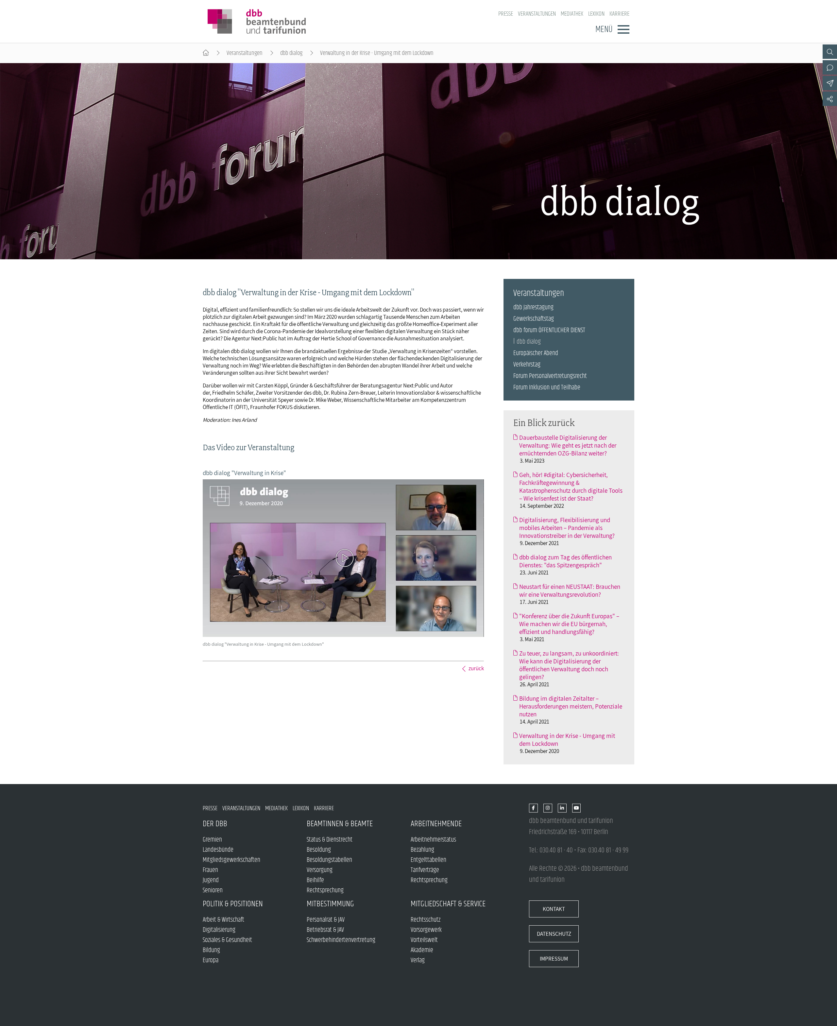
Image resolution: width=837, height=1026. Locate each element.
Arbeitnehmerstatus (433, 840)
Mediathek (572, 14)
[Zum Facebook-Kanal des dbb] (533, 808)
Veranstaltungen (537, 14)
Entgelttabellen (428, 860)
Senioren (213, 890)
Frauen (210, 870)
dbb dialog (291, 53)
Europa (210, 960)
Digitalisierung (219, 930)
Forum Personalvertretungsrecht (550, 376)
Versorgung (320, 870)
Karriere (619, 14)
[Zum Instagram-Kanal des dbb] (547, 808)
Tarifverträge (425, 870)
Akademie (422, 950)
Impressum (554, 958)
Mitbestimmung (330, 904)
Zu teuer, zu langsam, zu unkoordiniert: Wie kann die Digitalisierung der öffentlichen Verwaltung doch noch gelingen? (569, 665)
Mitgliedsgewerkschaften (231, 860)
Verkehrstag (526, 365)
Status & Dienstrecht (329, 840)
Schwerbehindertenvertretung (341, 940)
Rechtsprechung (325, 890)
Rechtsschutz (425, 920)
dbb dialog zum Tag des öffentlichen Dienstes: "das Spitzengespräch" (565, 561)
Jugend (211, 880)
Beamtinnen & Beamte (340, 823)
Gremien (212, 840)
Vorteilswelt (424, 940)
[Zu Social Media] (830, 99)
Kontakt (554, 909)
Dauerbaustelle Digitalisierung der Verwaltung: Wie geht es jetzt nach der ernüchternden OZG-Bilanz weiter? (567, 445)
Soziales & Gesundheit (227, 940)
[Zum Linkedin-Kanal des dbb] (562, 808)
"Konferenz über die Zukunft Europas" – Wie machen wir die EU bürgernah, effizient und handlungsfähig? (569, 624)
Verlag (418, 960)
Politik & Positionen (233, 904)
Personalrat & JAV (326, 920)
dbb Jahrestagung (533, 307)
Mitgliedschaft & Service (448, 904)
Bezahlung (422, 850)
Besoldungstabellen (329, 860)
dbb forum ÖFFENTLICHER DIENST (549, 330)
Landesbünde (218, 850)
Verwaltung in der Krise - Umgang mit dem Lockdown (567, 739)
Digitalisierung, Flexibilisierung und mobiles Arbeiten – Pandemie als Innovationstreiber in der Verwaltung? (567, 527)
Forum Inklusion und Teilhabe (546, 388)
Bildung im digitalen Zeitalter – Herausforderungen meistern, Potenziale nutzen (570, 706)
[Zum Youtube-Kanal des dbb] (576, 808)
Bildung (211, 950)
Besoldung (319, 850)
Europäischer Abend (535, 353)
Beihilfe (315, 880)
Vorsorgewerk (426, 930)
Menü (603, 29)
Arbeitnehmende (436, 823)
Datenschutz (554, 933)
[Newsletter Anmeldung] (830, 83)
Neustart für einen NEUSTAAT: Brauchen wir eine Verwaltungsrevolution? (569, 590)
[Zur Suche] (830, 51)
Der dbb (215, 823)
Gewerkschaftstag (533, 319)
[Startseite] (206, 53)
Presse (505, 14)
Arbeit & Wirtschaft (223, 920)
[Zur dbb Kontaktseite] (830, 67)
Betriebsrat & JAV (325, 930)
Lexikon (596, 14)
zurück (476, 668)
